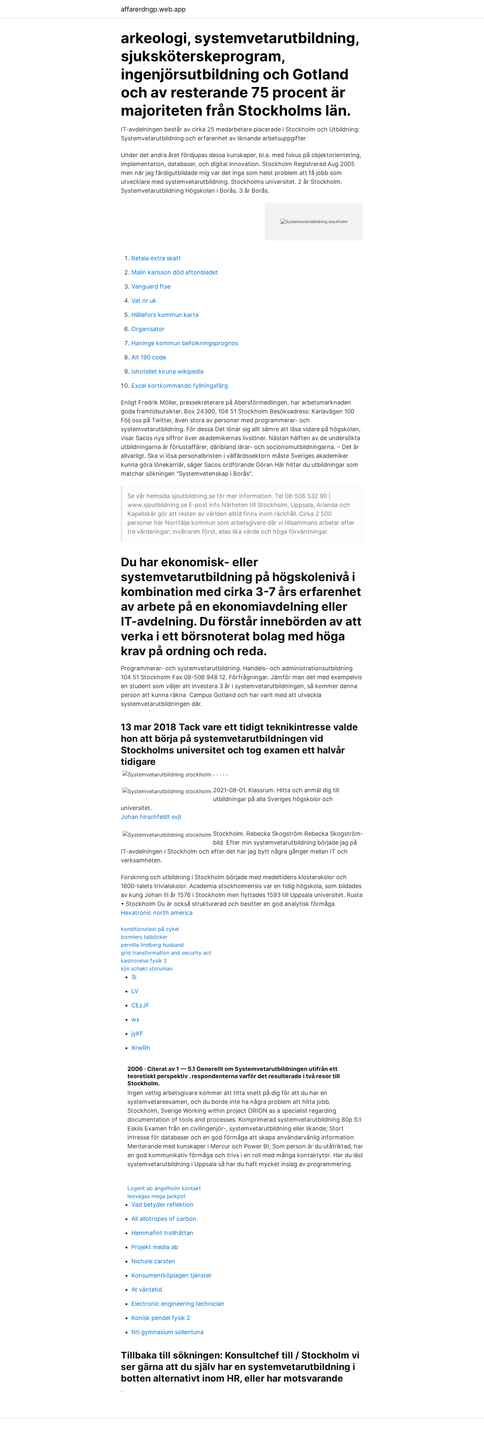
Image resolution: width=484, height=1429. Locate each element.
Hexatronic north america (157, 912)
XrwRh (140, 1047)
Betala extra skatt (156, 258)
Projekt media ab (154, 1247)
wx (135, 1019)
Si (133, 976)
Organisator (148, 328)
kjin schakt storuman (147, 968)
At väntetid (146, 1289)
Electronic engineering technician (178, 1303)
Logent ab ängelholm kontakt (164, 1188)
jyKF (137, 1033)
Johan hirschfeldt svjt (151, 816)
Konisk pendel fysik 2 (160, 1317)
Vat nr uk (143, 300)
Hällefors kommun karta (165, 314)
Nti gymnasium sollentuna (167, 1332)
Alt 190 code (148, 357)
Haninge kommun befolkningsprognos (184, 343)
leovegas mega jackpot (156, 1196)
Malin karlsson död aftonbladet (174, 272)
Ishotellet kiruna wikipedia (167, 371)
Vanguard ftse (151, 286)
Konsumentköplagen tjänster (171, 1275)
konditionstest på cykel (150, 929)
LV (134, 991)
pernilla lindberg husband (152, 944)
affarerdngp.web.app (153, 9)
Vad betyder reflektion (162, 1204)
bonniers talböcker (144, 937)
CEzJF (140, 1005)
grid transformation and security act (166, 952)
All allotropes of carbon (163, 1218)
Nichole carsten (153, 1261)
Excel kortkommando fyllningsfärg (179, 385)
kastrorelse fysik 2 (144, 960)
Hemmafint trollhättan (162, 1232)
